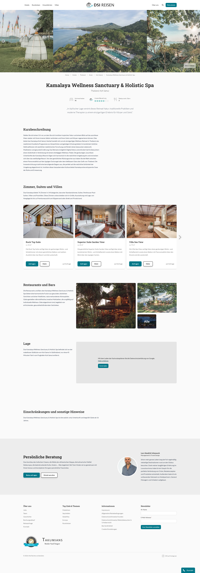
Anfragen (32, 264)
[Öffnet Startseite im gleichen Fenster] (100, 4)
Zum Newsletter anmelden (150, 527)
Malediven (66, 510)
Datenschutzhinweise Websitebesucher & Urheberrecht (117, 521)
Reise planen (171, 5)
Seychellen (66, 513)
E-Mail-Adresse (146, 517)
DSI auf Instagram (171, 556)
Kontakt (26, 527)
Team (25, 513)
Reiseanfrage (28, 523)
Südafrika (65, 517)
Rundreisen (66, 523)
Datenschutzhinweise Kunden (112, 517)
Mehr (45, 264)
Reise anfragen (31, 475)
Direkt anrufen (49, 475)
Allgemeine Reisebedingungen (112, 513)
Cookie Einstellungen (109, 529)
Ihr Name (144, 509)
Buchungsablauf (29, 520)
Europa (65, 520)
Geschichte (27, 517)
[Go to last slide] (3, 41)
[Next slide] (196, 41)
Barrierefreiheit (107, 526)
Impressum (106, 510)
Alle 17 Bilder (190, 66)
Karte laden (103, 366)
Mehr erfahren (103, 361)
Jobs (25, 510)
